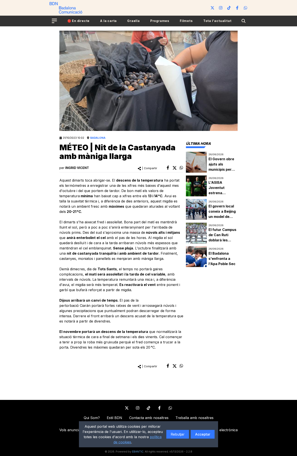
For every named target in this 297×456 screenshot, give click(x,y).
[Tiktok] (229, 8)
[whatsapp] (181, 168)
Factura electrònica (221, 430)
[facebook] (168, 168)
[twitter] (174, 168)
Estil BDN (114, 418)
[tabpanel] (212, 209)
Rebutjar (178, 434)
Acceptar (202, 434)
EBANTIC (137, 451)
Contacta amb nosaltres (149, 418)
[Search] (243, 20)
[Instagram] (221, 8)
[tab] (198, 143)
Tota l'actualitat (217, 21)
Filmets (186, 21)
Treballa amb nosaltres (194, 418)
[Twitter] (212, 8)
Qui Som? (92, 418)
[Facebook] (237, 8)
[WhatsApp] (245, 8)
